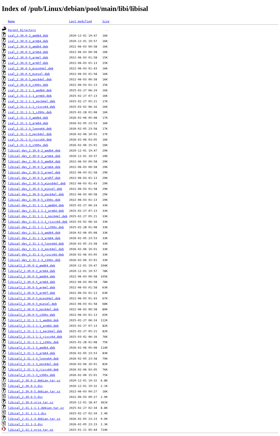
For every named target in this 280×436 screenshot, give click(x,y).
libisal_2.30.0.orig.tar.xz (30, 402)
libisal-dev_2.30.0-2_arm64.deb (34, 156)
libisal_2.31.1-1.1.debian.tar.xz (36, 408)
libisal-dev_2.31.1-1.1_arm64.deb (36, 210)
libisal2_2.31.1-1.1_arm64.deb (33, 325)
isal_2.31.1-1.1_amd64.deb (30, 90)
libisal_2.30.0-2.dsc (25, 386)
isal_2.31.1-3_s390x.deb (28, 145)
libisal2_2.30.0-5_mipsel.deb (32, 303)
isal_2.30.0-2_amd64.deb (28, 35)
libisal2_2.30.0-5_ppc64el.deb (33, 309)
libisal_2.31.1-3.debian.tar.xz (34, 418)
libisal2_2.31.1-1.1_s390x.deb (33, 342)
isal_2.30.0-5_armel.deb (28, 57)
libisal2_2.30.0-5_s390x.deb (31, 314)
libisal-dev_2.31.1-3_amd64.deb (34, 232)
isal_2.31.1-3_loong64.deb (30, 128)
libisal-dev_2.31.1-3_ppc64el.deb (36, 249)
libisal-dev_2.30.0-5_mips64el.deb (37, 183)
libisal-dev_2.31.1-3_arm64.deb (34, 238)
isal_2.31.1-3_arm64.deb (28, 123)
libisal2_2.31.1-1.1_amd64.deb (33, 320)
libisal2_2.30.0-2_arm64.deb (31, 271)
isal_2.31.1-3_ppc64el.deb (30, 134)
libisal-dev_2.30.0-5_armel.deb (34, 172)
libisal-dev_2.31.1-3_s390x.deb (34, 260)
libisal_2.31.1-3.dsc (25, 424)
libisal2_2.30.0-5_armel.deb (31, 287)
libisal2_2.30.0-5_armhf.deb (31, 293)
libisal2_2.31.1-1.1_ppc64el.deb (35, 331)
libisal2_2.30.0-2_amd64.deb (31, 265)
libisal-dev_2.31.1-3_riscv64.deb (36, 254)
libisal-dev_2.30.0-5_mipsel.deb (35, 189)
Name (11, 21)
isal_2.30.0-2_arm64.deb (28, 41)
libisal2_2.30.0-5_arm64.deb (31, 282)
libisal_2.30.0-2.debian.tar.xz (34, 380)
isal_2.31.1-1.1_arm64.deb (30, 95)
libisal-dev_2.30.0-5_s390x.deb (34, 199)
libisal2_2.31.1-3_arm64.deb (31, 353)
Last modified (80, 21)
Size (105, 21)
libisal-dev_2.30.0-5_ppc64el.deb (36, 194)
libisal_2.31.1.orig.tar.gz (30, 429)
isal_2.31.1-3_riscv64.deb (30, 139)
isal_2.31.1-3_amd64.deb (28, 117)
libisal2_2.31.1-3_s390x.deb (31, 375)
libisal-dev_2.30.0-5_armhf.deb (34, 178)
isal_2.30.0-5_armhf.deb (28, 63)
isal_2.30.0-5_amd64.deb (28, 46)
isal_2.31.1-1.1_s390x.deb (30, 112)
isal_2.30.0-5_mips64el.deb (30, 68)
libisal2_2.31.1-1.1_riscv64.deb (35, 336)
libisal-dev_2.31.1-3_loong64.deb (36, 243)
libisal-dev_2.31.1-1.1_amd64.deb (36, 205)
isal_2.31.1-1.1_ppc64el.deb (31, 101)
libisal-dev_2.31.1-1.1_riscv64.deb (37, 221)
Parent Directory (22, 30)
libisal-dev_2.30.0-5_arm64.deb (34, 167)
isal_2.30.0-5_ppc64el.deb (30, 79)
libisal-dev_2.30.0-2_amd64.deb (34, 150)
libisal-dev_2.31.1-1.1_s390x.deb (36, 227)
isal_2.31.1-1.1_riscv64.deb (31, 106)
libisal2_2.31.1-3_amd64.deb (31, 347)
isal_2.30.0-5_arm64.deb (28, 52)
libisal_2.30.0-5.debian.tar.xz (34, 391)
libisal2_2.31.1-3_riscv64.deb (33, 369)
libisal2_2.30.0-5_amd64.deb (31, 276)
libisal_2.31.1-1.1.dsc (27, 413)
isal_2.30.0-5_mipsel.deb (29, 74)
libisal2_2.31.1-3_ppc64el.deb (33, 364)
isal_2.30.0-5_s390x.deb (28, 84)
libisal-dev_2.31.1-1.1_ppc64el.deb (37, 216)
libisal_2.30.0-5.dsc (25, 397)
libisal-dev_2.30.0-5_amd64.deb (34, 161)
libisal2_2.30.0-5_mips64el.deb (34, 298)
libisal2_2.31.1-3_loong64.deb (33, 358)
